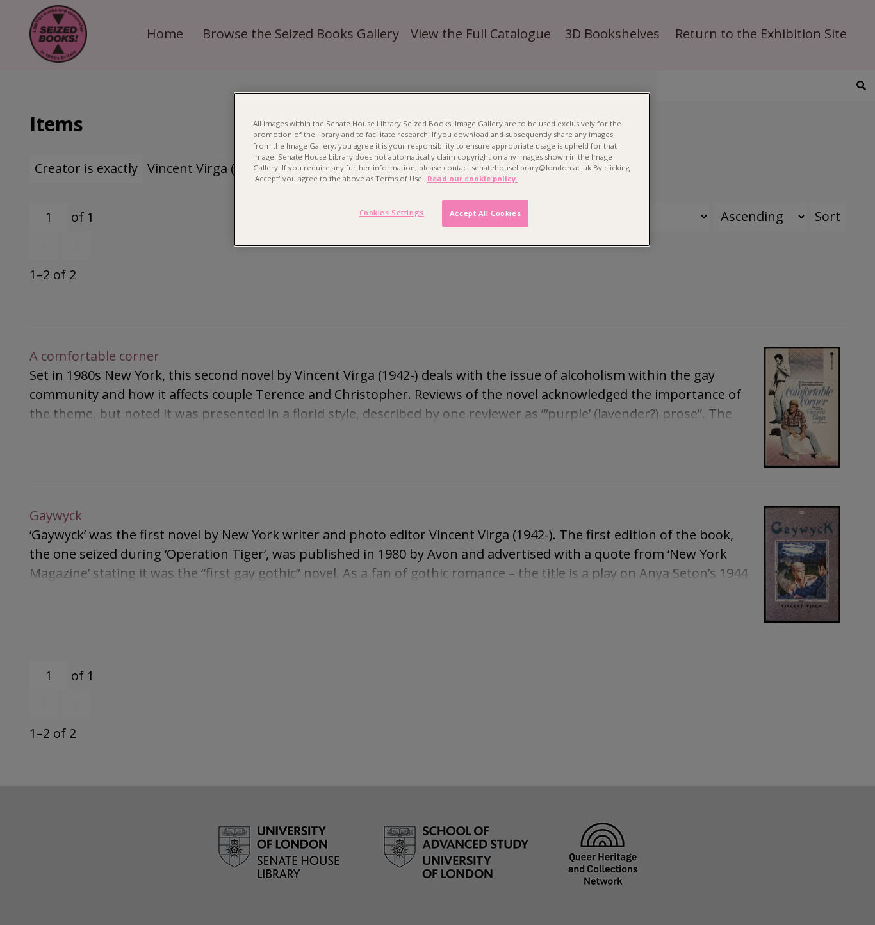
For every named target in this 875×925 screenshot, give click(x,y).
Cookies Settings (391, 212)
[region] (442, 169)
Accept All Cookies (485, 213)
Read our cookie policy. (472, 178)
